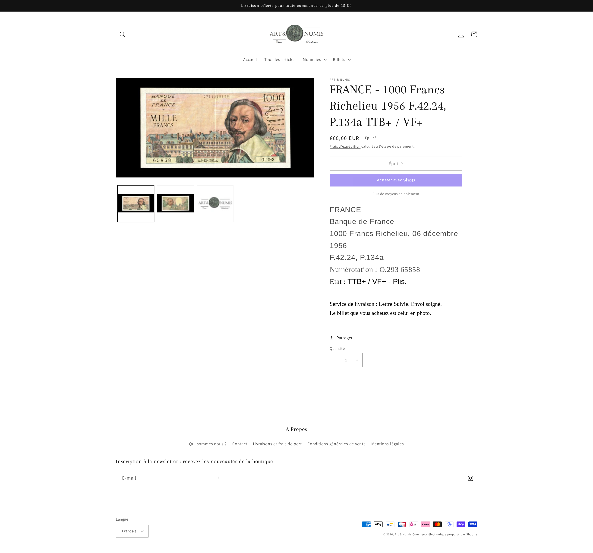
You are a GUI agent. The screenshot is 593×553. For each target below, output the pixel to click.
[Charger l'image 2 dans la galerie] (175, 203)
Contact (239, 443)
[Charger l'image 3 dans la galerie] (215, 203)
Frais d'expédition (345, 146)
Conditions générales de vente (336, 443)
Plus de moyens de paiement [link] (396, 193)
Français (129, 531)
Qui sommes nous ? (208, 443)
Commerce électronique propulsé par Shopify (445, 534)
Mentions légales (387, 443)
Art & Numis (403, 534)
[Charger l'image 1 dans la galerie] (135, 203)
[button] (122, 34)
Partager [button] (345, 337)
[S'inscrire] (217, 478)
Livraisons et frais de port (277, 443)
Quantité (337, 348)
